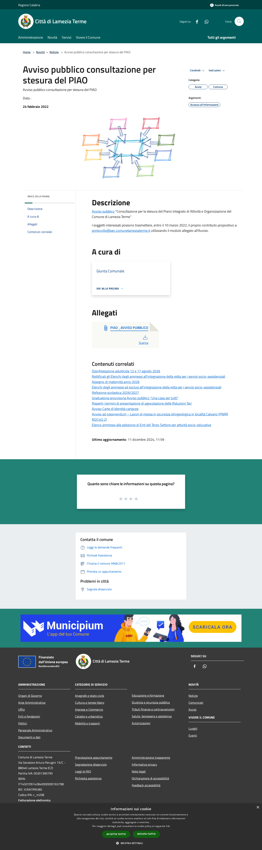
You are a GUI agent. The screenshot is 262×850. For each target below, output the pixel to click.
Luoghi (193, 728)
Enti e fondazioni (29, 716)
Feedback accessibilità (146, 785)
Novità (40, 52)
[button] (131, 843)
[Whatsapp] (205, 21)
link (168, 826)
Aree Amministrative (31, 702)
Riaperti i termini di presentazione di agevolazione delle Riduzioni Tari (142, 403)
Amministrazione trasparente (151, 757)
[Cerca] (239, 21)
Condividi (195, 70)
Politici (22, 723)
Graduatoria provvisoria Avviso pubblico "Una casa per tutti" (135, 398)
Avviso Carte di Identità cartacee (115, 408)
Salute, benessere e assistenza (152, 716)
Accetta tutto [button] (116, 834)
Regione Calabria (29, 5)
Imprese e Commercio (89, 709)
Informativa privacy (144, 764)
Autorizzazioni (141, 723)
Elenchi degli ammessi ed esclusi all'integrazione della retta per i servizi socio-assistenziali (156, 387)
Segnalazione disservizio (91, 764)
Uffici (21, 709)
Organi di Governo (30, 695)
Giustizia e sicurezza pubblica (151, 702)
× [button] (257, 807)
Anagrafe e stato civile (89, 695)
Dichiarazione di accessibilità (150, 778)
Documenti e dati (29, 737)
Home (26, 52)
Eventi (193, 735)
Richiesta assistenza (88, 778)
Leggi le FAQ (83, 771)
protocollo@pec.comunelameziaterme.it (121, 230)
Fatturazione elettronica (34, 800)
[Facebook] (195, 21)
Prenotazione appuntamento (93, 757)
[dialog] (131, 826)
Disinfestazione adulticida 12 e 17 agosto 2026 (126, 371)
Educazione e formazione (148, 695)
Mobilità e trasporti (87, 723)
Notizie (54, 52)
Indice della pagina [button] (38, 196)
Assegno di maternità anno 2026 (115, 381)
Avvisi (192, 709)
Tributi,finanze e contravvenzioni (153, 709)
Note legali (139, 771)
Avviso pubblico (103, 211)
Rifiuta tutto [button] (146, 834)
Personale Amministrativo (35, 730)
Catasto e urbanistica (89, 716)
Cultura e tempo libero (89, 702)
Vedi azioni (215, 70)
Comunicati (196, 702)
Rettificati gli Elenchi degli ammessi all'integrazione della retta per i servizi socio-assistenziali (158, 376)
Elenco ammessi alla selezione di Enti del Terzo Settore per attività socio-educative (151, 424)
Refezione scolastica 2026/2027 (115, 392)
